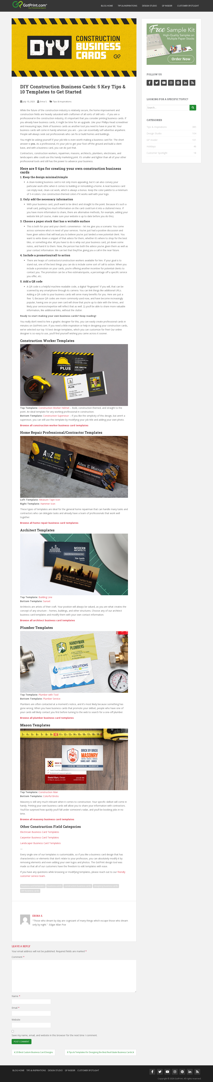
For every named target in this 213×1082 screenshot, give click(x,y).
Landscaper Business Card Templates (40, 843)
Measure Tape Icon (49, 499)
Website (16, 1019)
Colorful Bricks (51, 796)
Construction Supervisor (56, 415)
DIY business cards (30, 890)
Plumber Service (51, 698)
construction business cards (78, 886)
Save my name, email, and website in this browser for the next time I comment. (54, 1035)
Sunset (46, 601)
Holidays (151, 146)
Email (15, 1007)
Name (16, 996)
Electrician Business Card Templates (39, 832)
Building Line (45, 597)
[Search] (193, 107)
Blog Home (107, 5)
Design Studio (149, 5)
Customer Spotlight (188, 5)
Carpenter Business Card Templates (39, 837)
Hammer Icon (47, 503)
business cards (54, 886)
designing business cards (106, 886)
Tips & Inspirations (127, 5)
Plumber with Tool (48, 694)
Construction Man (48, 792)
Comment (18, 957)
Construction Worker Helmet (54, 407)
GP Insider (167, 5)
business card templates (32, 886)
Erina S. (43, 101)
